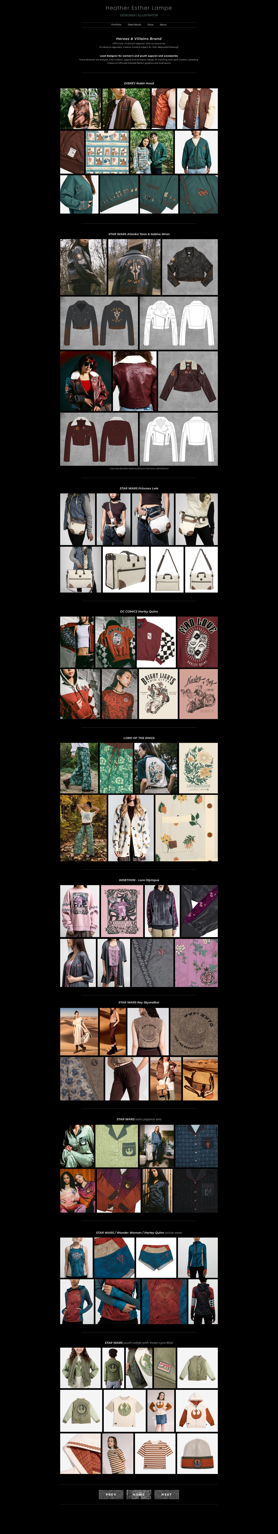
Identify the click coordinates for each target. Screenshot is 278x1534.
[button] (116, 25)
